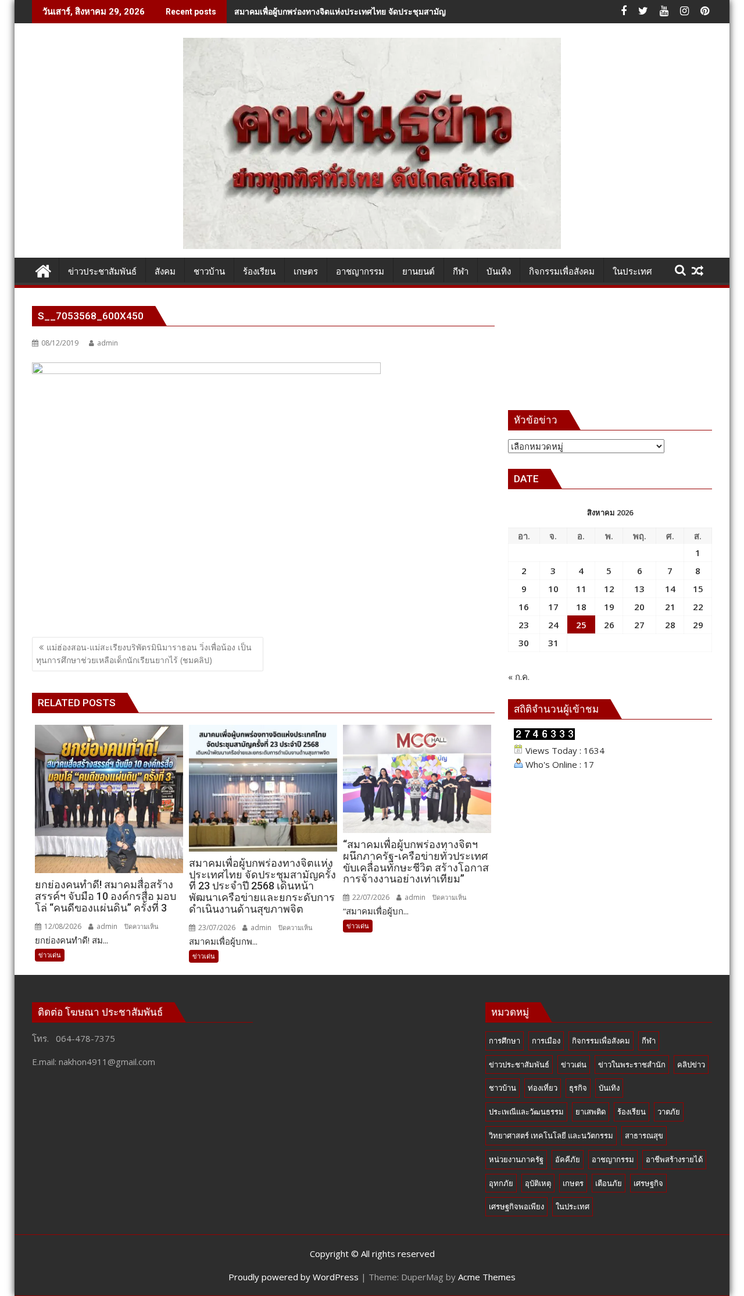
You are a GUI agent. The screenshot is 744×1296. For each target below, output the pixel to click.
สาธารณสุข (644, 1135)
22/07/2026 (369, 897)
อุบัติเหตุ (538, 1183)
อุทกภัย (501, 1183)
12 (609, 588)
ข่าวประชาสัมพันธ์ (519, 1064)
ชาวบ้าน (502, 1088)
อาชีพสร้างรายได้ (674, 1159)
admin (107, 343)
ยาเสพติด (590, 1111)
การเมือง (546, 1040)
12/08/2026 (61, 926)
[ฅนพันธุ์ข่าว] (43, 269)
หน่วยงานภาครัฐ (516, 1159)
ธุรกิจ (578, 1088)
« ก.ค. (519, 676)
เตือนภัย (608, 1183)
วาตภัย (668, 1111)
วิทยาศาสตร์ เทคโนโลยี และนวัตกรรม (551, 1135)
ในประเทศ (572, 1206)
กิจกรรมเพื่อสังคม (601, 1040)
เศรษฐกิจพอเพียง (516, 1206)
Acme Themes (487, 1277)
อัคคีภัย (567, 1159)
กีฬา (649, 1040)
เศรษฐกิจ (648, 1183)
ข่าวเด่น (49, 954)
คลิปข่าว (691, 1064)
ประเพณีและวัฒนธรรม (526, 1111)
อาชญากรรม (613, 1159)
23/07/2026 (215, 927)
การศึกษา (504, 1040)
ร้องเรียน (631, 1111)
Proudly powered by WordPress (293, 1277)
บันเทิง (609, 1088)
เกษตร (573, 1183)
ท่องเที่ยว (542, 1088)
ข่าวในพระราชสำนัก (632, 1064)
